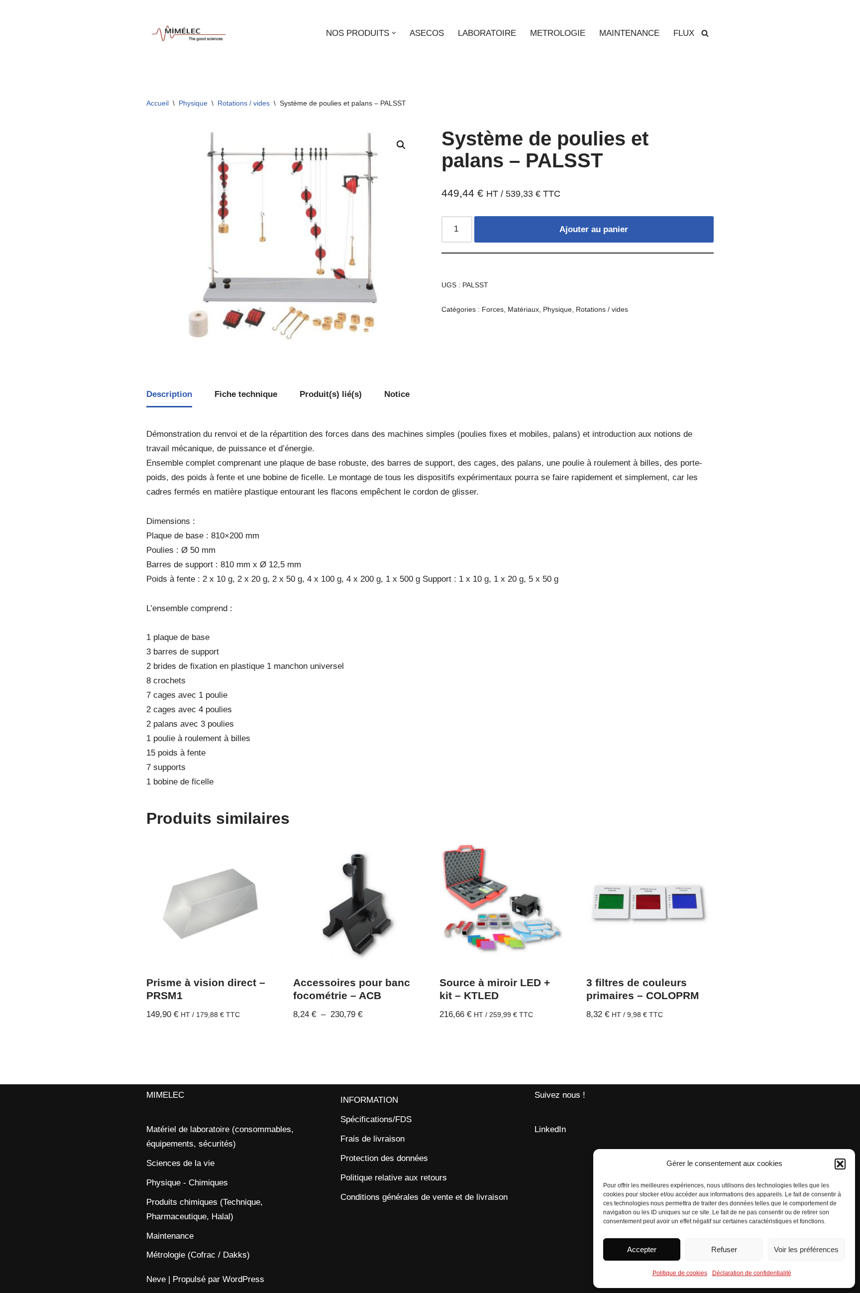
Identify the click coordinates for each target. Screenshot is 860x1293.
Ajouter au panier (593, 229)
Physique (193, 103)
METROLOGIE (557, 33)
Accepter (641, 1249)
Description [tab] (169, 394)
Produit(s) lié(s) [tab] (331, 394)
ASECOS (427, 33)
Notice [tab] (397, 394)
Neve (156, 1279)
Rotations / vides (243, 103)
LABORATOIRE (487, 33)
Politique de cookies (679, 1273)
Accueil (157, 103)
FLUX (683, 33)
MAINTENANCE (629, 33)
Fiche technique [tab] (246, 394)
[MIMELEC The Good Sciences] (188, 33)
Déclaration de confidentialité (751, 1273)
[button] (840, 1164)
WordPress (243, 1279)
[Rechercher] (705, 33)
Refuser (724, 1249)
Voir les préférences (806, 1249)
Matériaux (523, 309)
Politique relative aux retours (393, 1177)
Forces (493, 309)
